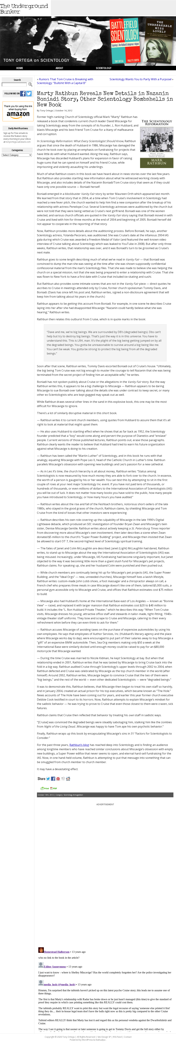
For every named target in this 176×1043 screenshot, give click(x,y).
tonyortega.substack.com (18, 141)
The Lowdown (25, 72)
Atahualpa (100, 1039)
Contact (127, 1036)
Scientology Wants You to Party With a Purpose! (140, 79)
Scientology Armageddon (73, 795)
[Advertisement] (113, 8)
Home (19, 68)
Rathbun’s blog (79, 745)
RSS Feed (117, 1036)
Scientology (103, 68)
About (59, 68)
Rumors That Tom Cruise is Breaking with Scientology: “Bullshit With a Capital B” (65, 81)
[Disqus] (105, 901)
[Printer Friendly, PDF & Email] (48, 789)
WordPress (87, 1039)
